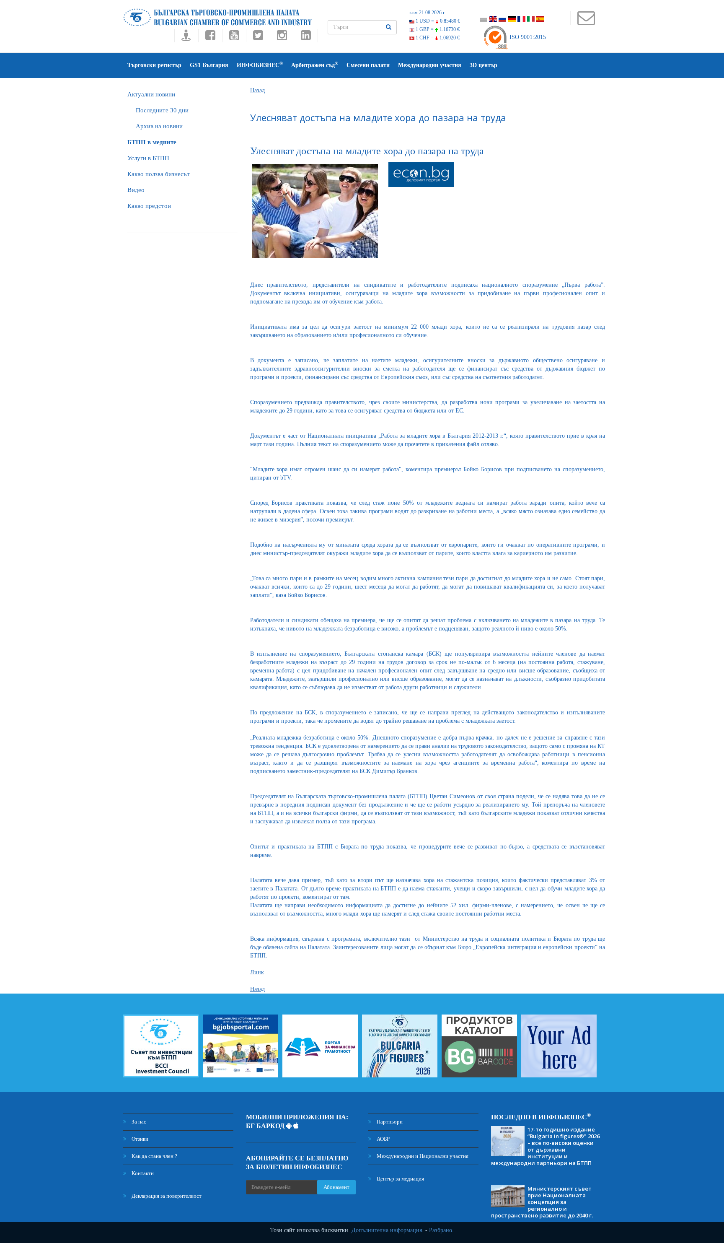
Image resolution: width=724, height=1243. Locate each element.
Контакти (142, 1173)
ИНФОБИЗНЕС (260, 64)
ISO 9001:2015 (527, 37)
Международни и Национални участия (421, 1156)
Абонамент (336, 1187)
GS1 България (209, 65)
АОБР (382, 1139)
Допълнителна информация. (388, 1230)
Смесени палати (368, 65)
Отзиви (139, 1139)
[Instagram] (282, 37)
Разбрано (440, 1230)
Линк (257, 972)
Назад (257, 90)
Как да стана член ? (153, 1156)
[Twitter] (258, 37)
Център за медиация (399, 1179)
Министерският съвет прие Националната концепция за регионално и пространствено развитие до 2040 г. (542, 1202)
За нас (138, 1121)
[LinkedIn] (306, 37)
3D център (483, 65)
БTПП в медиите (151, 142)
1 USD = (437, 21)
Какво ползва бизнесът (158, 174)
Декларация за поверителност (166, 1196)
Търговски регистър (154, 65)
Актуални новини (151, 94)
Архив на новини (159, 126)
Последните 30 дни (162, 110)
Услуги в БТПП (148, 158)
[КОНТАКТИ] (586, 22)
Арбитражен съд (314, 64)
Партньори (389, 1121)
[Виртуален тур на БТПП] (186, 37)
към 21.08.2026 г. (427, 13)
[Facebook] (210, 37)
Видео (136, 190)
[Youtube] (234, 37)
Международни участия (429, 65)
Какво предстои (149, 205)
